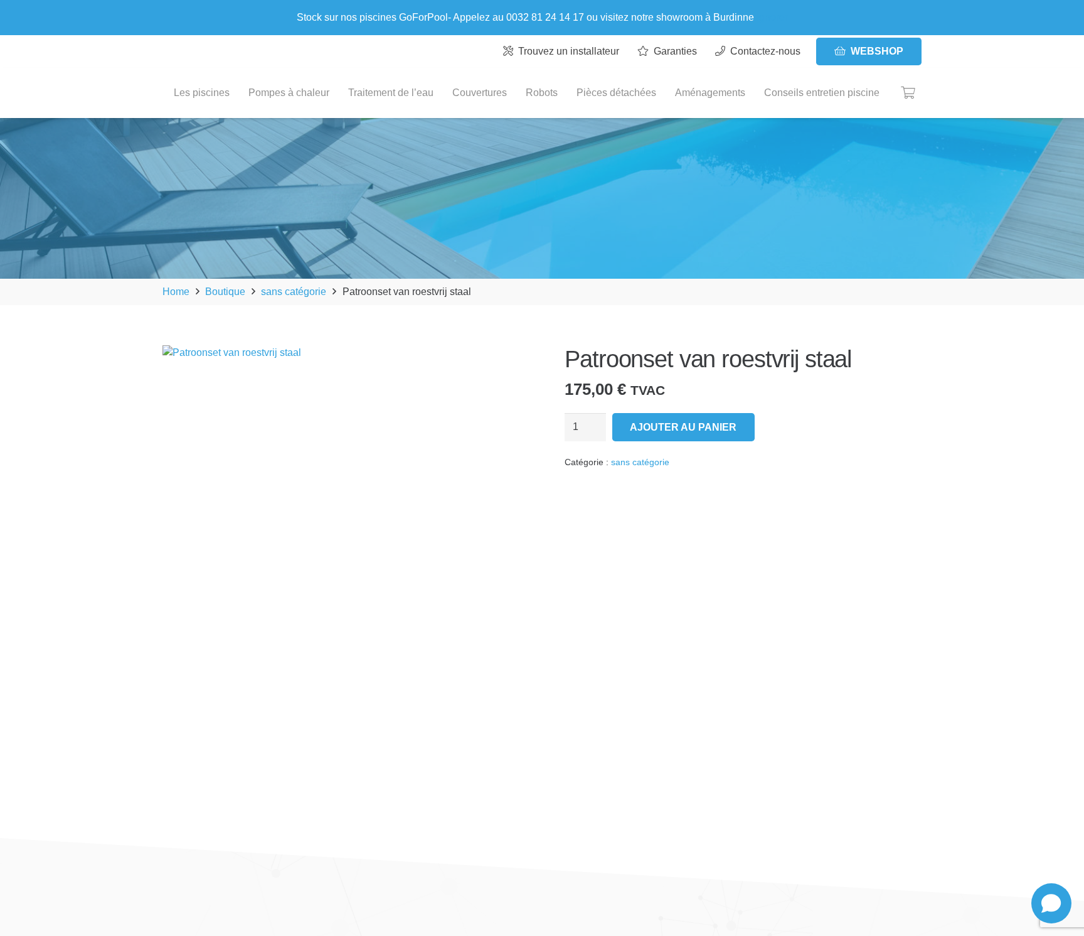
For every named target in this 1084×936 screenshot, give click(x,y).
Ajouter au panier (683, 427)
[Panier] (908, 93)
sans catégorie (293, 291)
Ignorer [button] (772, 17)
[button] (499, 365)
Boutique (225, 291)
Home (175, 291)
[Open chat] (1051, 903)
